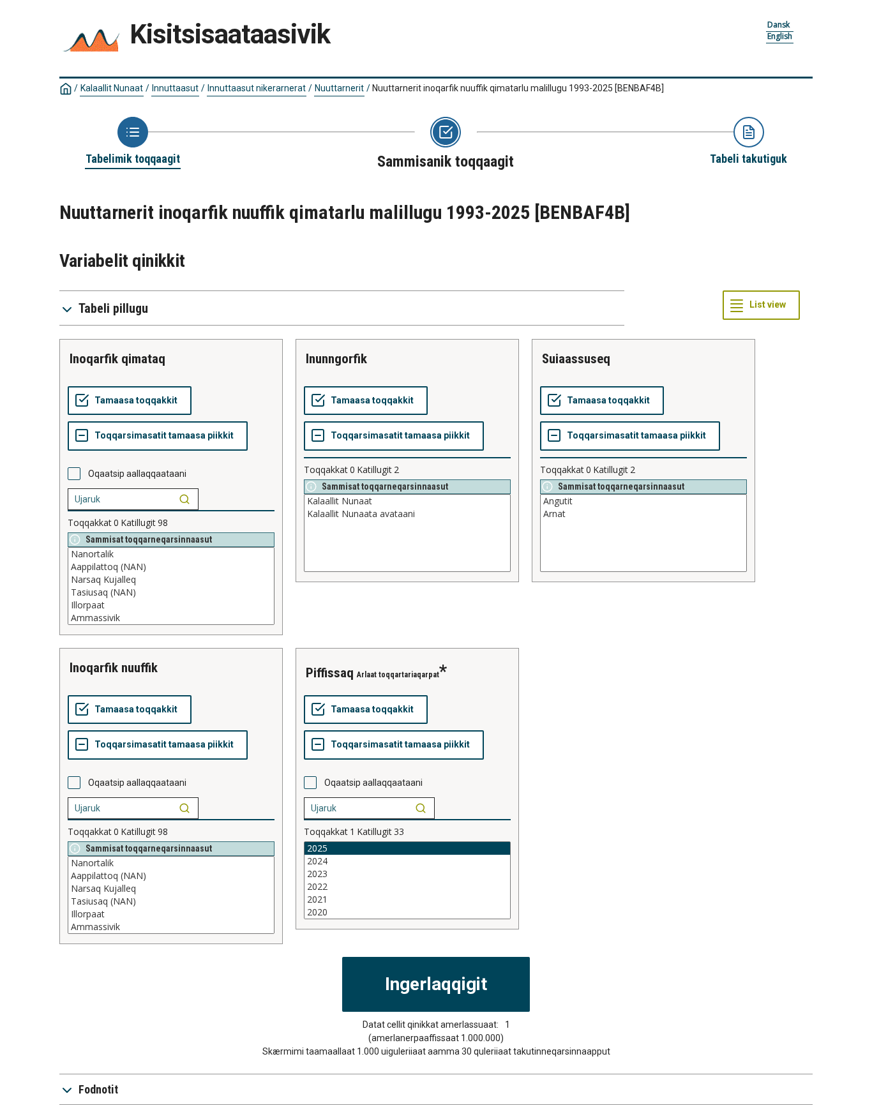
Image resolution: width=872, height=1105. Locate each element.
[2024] (407, 861)
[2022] (407, 886)
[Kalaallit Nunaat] (407, 501)
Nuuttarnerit (339, 88)
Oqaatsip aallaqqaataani (137, 474)
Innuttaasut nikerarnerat (256, 88)
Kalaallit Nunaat (111, 88)
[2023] (407, 874)
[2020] (407, 912)
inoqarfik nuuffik (114, 667)
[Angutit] (643, 501)
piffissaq (330, 672)
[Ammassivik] (171, 618)
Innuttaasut (175, 88)
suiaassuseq (576, 358)
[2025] (407, 848)
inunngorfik (336, 358)
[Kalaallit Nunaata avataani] (407, 513)
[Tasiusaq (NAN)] (171, 592)
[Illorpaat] (171, 605)
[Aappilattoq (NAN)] (171, 566)
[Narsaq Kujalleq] (171, 579)
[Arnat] (643, 513)
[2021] (407, 899)
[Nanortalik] (171, 554)
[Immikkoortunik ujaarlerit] (184, 499)
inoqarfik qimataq (117, 358)
